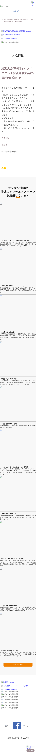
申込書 (5, 145)
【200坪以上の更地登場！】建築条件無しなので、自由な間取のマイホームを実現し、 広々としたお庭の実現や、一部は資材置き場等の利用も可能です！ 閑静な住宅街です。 (18, 335)
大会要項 (6, 138)
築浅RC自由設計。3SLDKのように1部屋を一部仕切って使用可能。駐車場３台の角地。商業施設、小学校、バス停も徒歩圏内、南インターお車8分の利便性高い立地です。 (18, 289)
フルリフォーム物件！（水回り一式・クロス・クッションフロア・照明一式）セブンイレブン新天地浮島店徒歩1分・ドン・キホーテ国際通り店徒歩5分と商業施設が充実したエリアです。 (18, 470)
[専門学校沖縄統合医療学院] (11, 35)
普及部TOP (9, 19)
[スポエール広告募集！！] (10, 38)
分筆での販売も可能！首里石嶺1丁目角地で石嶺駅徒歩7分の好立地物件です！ (18, 425)
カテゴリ (16, 11)
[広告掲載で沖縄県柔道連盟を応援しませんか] (16, 31)
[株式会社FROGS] (8, 682)
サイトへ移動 (18, 664)
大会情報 (16, 19)
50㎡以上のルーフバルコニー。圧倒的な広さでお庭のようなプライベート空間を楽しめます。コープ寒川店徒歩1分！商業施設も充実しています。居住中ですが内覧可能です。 (18, 562)
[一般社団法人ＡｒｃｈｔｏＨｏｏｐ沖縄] (15, 686)
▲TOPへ (30, 750)
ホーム (3, 19)
